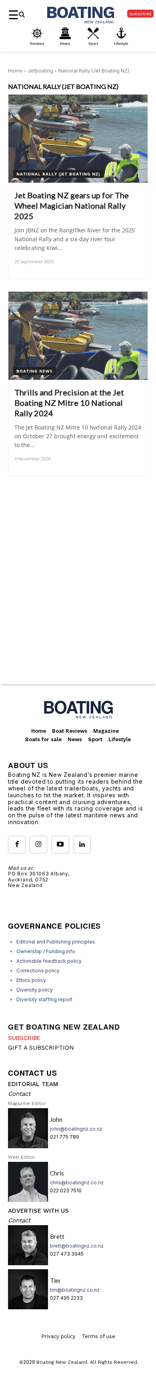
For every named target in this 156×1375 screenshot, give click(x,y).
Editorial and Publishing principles (55, 942)
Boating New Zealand (61, 1362)
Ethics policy (31, 980)
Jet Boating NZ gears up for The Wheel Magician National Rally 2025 (71, 205)
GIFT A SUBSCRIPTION (41, 1047)
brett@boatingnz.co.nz (77, 1246)
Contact (19, 1093)
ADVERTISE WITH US (38, 1210)
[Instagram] (38, 844)
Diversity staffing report (44, 999)
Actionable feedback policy (49, 961)
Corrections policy (38, 971)
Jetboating (40, 71)
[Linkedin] (82, 844)
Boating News (34, 371)
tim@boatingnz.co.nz (75, 1290)
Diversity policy (34, 990)
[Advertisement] (78, 603)
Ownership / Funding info (45, 951)
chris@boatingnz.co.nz (77, 1182)
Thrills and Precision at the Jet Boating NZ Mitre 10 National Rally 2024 (69, 402)
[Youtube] (60, 844)
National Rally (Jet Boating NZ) (58, 174)
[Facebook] (17, 844)
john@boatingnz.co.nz (76, 1129)
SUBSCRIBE (24, 1038)
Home (15, 71)
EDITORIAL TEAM (33, 1084)
